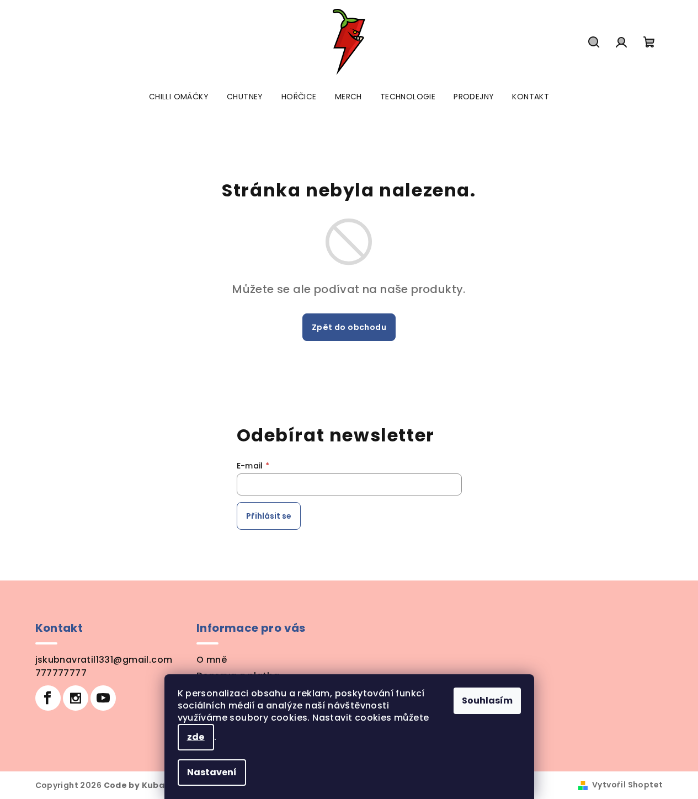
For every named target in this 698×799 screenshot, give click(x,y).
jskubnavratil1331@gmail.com (104, 659)
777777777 (61, 673)
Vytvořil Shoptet (627, 784)
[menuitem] (178, 96)
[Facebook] (48, 698)
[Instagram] (75, 698)
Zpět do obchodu (349, 327)
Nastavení (212, 772)
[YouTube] (103, 698)
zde (196, 737)
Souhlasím (487, 700)
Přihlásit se (268, 515)
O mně (211, 659)
